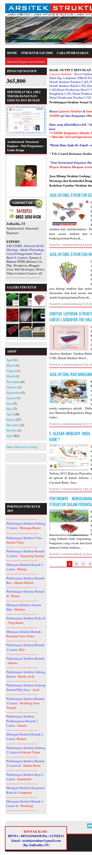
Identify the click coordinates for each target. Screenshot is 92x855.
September (13, 392)
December (13, 425)
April (9, 360)
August (11, 370)
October (11, 387)
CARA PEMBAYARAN (72, 52)
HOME (12, 52)
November (13, 382)
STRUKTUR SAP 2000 (37, 52)
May (9, 409)
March (10, 365)
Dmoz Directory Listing (22, 447)
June (9, 403)
